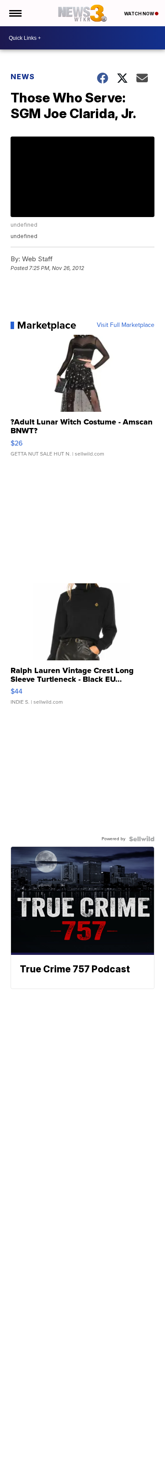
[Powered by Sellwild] (141, 839)
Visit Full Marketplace (125, 325)
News (23, 76)
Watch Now (139, 13)
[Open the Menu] (15, 13)
